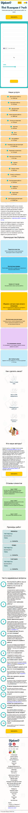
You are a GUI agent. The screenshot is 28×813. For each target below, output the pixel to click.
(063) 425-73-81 (12, 808)
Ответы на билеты (15, 174)
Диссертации (15, 108)
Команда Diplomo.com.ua (14, 449)
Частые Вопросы (14, 759)
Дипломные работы (15, 96)
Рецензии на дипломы (15, 150)
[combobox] (14, 28)
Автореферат (15, 138)
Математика (14, 800)
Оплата (14, 761)
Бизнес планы (15, 168)
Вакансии (14, 769)
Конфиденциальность (14, 766)
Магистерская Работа (14, 784)
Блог (14, 764)
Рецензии (14, 797)
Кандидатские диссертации (15, 144)
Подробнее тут (14, 629)
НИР (14, 798)
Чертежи (15, 126)
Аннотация (15, 192)
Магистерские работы (15, 114)
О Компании (14, 754)
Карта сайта (14, 771)
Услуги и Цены (14, 756)
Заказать (14, 17)
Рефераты (15, 186)
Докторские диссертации (15, 198)
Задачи (15, 162)
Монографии (14, 780)
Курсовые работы (15, 102)
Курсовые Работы (14, 776)
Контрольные (14, 792)
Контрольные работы (15, 180)
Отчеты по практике (15, 120)
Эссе (15, 132)
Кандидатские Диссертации (14, 781)
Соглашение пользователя (14, 767)
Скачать (15, 541)
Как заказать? (14, 758)
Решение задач (14, 790)
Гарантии (14, 763)
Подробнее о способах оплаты (14, 702)
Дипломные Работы (14, 775)
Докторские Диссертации (14, 783)
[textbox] (6, 48)
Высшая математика (15, 156)
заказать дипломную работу (10, 468)
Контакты (14, 772)
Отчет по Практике (14, 786)
